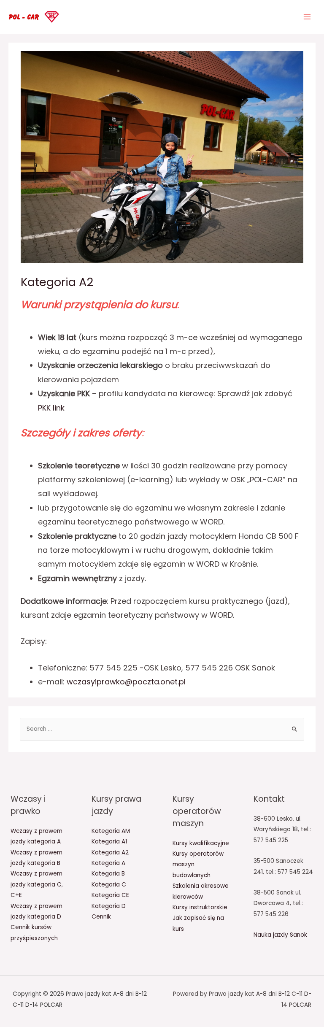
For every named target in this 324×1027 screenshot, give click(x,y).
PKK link (51, 408)
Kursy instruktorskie (200, 907)
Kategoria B (108, 874)
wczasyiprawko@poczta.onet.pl (126, 681)
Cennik (101, 917)
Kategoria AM (111, 831)
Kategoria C (109, 885)
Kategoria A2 (110, 853)
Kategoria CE (110, 895)
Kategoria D (109, 906)
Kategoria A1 (109, 842)
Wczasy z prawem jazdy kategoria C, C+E (37, 884)
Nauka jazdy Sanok (280, 935)
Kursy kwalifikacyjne (201, 843)
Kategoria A (108, 863)
